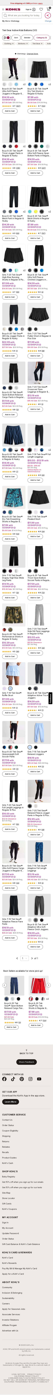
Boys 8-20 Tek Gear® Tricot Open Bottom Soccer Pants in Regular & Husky (39, 578)
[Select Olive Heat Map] (10, 630)
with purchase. (26, 3)
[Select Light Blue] (30, 747)
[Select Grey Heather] (22, 329)
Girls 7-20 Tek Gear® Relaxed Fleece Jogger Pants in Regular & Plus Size (39, 813)
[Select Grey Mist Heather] (16, 571)
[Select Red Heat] (4, 630)
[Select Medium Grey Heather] (4, 84)
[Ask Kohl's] (48, 15)
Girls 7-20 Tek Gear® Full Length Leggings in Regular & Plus (13, 807)
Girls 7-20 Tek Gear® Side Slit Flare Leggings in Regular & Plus (39, 631)
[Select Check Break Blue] (4, 512)
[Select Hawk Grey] (10, 211)
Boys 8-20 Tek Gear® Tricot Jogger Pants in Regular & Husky (12, 153)
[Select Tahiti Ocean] (30, 211)
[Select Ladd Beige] (4, 329)
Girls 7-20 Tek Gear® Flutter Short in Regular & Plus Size (39, 336)
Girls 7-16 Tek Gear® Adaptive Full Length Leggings (37, 868)
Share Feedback (26, 1062)
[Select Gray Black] (36, 688)
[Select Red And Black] (16, 146)
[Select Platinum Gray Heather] (48, 146)
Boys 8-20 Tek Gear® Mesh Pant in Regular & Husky (13, 218)
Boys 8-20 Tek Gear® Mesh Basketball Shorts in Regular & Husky (13, 456)
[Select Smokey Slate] (4, 211)
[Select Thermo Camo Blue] (10, 512)
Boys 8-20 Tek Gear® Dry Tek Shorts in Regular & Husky (38, 91)
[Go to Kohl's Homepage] (13, 9)
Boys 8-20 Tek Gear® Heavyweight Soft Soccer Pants (12, 754)
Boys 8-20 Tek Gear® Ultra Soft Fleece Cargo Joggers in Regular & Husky (13, 868)
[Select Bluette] (10, 688)
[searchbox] (22, 15)
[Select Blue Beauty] (4, 747)
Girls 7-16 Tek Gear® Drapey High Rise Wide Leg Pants (13, 577)
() (18, 106)
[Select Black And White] (30, 688)
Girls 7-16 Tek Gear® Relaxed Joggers (37, 753)
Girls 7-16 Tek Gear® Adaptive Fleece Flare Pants (12, 921)
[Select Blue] (42, 84)
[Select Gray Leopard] (36, 329)
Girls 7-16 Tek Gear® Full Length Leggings (39, 455)
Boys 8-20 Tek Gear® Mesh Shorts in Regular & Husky (38, 218)
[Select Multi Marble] (36, 450)
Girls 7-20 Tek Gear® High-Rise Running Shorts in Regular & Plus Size (13, 277)
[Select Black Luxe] (4, 270)
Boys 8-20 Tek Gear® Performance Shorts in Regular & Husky (12, 636)
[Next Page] (32, 958)
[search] (5, 15)
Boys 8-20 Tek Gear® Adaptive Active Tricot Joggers (38, 695)
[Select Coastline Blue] (30, 84)
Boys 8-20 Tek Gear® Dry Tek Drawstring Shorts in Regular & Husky (12, 519)
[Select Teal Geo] (10, 270)
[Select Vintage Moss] (42, 146)
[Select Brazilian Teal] (16, 747)
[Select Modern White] (16, 450)
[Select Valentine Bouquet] (22, 450)
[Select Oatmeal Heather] (10, 84)
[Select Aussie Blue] (42, 270)
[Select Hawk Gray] (36, 84)
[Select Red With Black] (31, 999)
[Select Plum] (10, 571)
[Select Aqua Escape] (16, 270)
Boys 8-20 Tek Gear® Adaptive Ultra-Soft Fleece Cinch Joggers (38, 926)
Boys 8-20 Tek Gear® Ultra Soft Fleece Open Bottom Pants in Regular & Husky (39, 153)
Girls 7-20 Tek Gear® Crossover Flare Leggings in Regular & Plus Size (38, 389)
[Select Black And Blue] (4, 146)
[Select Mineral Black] (36, 146)
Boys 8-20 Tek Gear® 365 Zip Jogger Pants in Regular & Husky (13, 336)
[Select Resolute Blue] (4, 388)
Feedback (50, 698)
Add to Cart (10, 111)
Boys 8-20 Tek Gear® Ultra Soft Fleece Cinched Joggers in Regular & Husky (38, 277)
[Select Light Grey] (43, 999)
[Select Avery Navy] (42, 512)
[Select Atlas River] (16, 211)
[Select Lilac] (4, 688)
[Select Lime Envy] (36, 211)
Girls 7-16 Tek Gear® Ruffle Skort (12, 694)
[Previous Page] (17, 958)
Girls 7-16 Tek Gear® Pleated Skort (37, 517)
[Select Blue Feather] (16, 84)
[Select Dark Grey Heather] (30, 146)
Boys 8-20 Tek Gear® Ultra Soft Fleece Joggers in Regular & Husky (12, 91)
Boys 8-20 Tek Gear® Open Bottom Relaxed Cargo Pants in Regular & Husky (13, 394)
